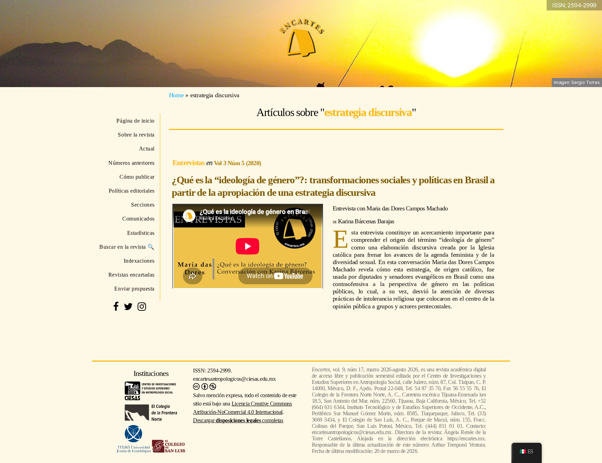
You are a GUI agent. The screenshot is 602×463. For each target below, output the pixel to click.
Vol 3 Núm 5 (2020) (237, 163)
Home (176, 95)
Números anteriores (131, 163)
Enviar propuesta (134, 289)
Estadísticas (141, 233)
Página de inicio (135, 121)
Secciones (143, 205)
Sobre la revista (136, 135)
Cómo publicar (137, 177)
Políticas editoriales (132, 191)
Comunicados (138, 219)
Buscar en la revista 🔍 (127, 247)
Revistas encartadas (131, 275)
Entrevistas (189, 163)
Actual (147, 149)
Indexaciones (139, 261)
